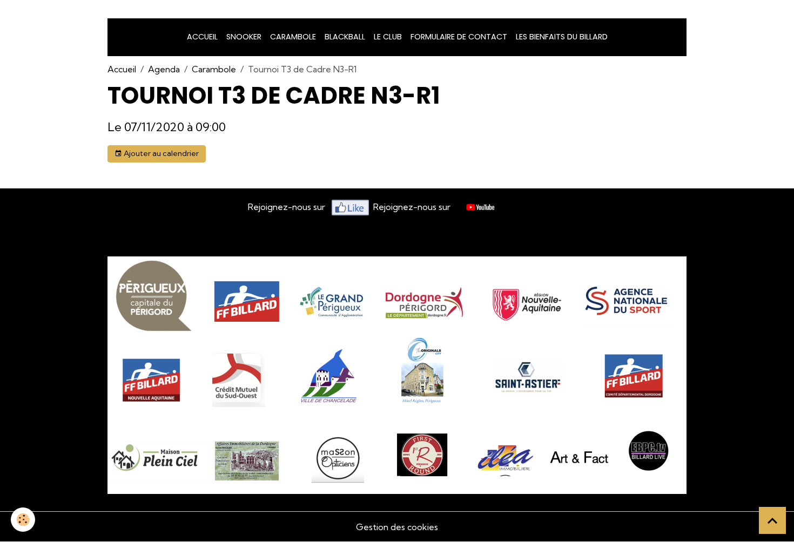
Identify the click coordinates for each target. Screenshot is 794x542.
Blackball (345, 36)
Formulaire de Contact (459, 36)
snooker (243, 36)
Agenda (164, 69)
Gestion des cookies (397, 526)
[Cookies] (23, 519)
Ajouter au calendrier (160, 153)
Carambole (293, 36)
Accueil (202, 36)
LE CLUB (388, 36)
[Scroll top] (772, 520)
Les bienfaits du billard (562, 36)
